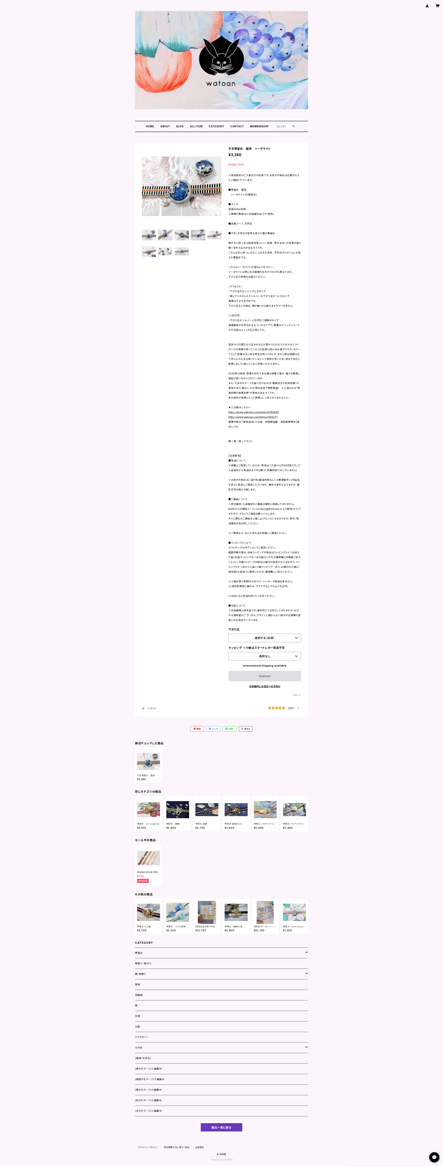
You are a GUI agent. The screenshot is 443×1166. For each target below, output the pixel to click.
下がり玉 (233, 629)
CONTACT (237, 126)
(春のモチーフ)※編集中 (148, 1068)
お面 (137, 1026)
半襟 (137, 1016)
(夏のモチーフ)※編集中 (148, 1089)
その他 (138, 1047)
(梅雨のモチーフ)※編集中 (149, 1079)
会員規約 (199, 1147)
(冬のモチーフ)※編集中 (148, 1110)
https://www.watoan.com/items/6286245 (253, 412)
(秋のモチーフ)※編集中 (148, 1100)
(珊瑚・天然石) (143, 1058)
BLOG (180, 126)
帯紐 (137, 984)
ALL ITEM (196, 126)
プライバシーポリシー (148, 1147)
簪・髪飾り (140, 973)
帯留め (139, 952)
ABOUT (165, 126)
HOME (150, 126)
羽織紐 (139, 994)
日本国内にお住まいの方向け (264, 686)
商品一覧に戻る (221, 1127)
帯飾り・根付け (143, 963)
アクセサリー (142, 1037)
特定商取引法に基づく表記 (177, 1147)
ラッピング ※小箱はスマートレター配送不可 (256, 647)
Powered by (217, 1159)
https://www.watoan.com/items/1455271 (253, 416)
